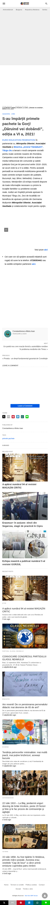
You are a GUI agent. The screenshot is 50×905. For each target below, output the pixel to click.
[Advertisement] (25, 38)
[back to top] (45, 896)
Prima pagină (7, 106)
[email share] (8, 416)
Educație (6, 699)
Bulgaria (19, 10)
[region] (25, 83)
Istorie (5, 851)
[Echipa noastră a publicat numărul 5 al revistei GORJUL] (25, 544)
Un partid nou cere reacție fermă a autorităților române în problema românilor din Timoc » (25, 347)
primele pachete (21, 106)
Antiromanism (7, 797)
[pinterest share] (13, 416)
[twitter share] (3, 416)
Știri (13, 114)
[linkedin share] (17, 416)
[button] (6, 230)
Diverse (5, 747)
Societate (6, 114)
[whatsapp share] (22, 416)
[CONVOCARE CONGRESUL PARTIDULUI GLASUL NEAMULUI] (25, 636)
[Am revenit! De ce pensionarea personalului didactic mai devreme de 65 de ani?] (25, 684)
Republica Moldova (32, 10)
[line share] (27, 416)
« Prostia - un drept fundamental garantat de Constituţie (25, 359)
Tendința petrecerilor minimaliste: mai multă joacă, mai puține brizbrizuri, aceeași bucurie (24, 755)
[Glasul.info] (24, 3)
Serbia (44, 10)
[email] (12, 902)
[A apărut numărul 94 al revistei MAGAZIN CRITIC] (25, 468)
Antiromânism (8, 10)
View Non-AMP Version (31, 895)
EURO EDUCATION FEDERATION (18, 140)
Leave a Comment (25, 406)
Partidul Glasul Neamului (13, 651)
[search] (46, 3)
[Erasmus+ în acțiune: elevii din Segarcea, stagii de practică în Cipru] (25, 506)
